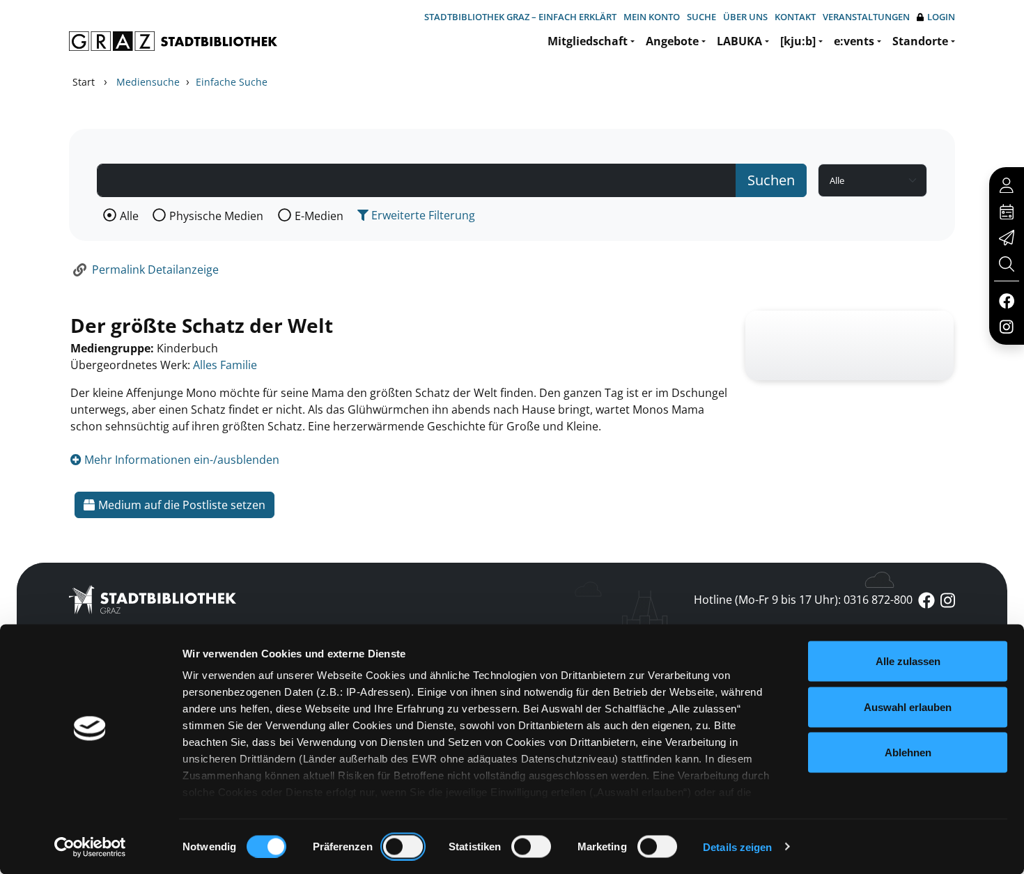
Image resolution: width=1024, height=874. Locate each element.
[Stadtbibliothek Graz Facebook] (1006, 300)
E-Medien (319, 216)
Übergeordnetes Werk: (130, 365)
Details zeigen (737, 846)
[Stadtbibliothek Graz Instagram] (1006, 326)
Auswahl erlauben (908, 706)
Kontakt (795, 16)
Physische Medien (216, 216)
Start (83, 81)
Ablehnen (908, 752)
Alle (129, 216)
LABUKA (739, 41)
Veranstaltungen (866, 16)
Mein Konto (651, 16)
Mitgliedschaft (588, 41)
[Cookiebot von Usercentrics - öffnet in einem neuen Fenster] (90, 846)
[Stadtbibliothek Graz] (173, 41)
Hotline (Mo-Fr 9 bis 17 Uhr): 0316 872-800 (803, 599)
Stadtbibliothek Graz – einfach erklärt (520, 16)
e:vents (854, 41)
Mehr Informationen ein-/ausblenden (180, 459)
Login (941, 16)
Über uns (745, 16)
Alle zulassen (908, 661)
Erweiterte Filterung (422, 215)
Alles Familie (225, 365)
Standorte (920, 41)
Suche (701, 16)
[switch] (403, 846)
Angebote (672, 41)
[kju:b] (798, 41)
